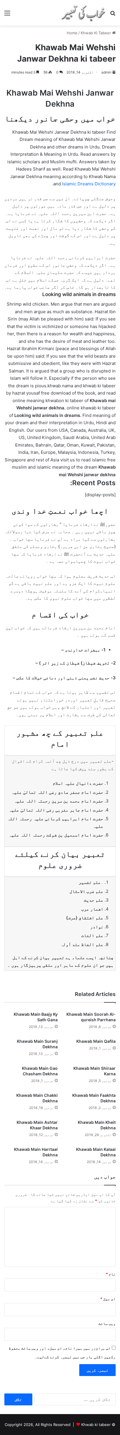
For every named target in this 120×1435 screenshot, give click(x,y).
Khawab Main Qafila (96, 1041)
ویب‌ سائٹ (107, 1323)
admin (106, 72)
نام (111, 1274)
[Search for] (113, 15)
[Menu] (7, 15)
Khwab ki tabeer (96, 1424)
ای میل (108, 1298)
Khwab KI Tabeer (96, 33)
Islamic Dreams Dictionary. (84, 184)
